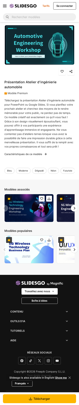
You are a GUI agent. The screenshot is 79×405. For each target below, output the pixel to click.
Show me (61, 377)
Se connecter (64, 5)
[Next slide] (74, 208)
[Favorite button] (62, 71)
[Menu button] (5, 6)
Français (20, 383)
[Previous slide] (4, 208)
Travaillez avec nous (37, 291)
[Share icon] (71, 71)
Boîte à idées (39, 300)
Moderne (23, 170)
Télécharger (41, 399)
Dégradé (39, 170)
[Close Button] (70, 378)
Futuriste (67, 170)
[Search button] (7, 17)
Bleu (9, 170)
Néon (53, 170)
